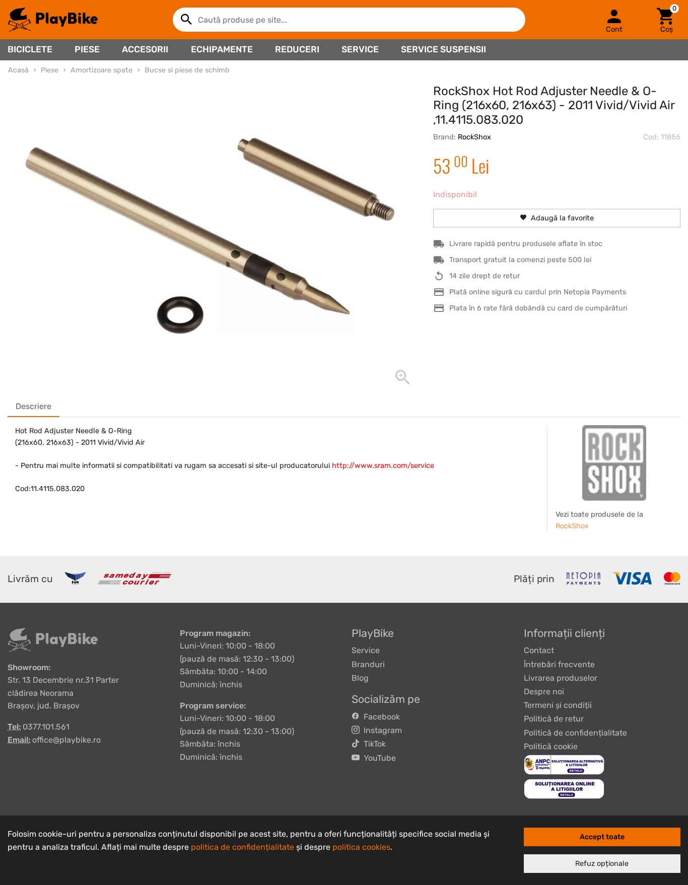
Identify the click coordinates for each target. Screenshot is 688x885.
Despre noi (544, 691)
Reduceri (297, 49)
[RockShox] (614, 463)
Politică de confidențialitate (575, 733)
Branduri (368, 664)
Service (360, 49)
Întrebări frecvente (559, 664)
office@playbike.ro (66, 740)
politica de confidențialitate (242, 847)
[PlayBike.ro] (53, 20)
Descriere (33, 406)
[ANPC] (564, 764)
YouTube (378, 758)
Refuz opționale (602, 863)
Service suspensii (443, 49)
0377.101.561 (46, 727)
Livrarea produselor (560, 678)
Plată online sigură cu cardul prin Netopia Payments (537, 292)
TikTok (373, 744)
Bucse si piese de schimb (187, 70)
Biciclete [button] (30, 49)
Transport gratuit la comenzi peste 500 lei (520, 260)
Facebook (380, 716)
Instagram (381, 730)
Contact (539, 650)
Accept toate (602, 837)
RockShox (474, 137)
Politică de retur (554, 718)
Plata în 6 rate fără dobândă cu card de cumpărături (538, 308)
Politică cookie (551, 746)
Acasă (18, 70)
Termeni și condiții (558, 705)
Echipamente (222, 49)
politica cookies (361, 847)
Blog (360, 678)
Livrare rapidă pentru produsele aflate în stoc (525, 243)
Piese (87, 49)
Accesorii (145, 49)
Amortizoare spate (101, 70)
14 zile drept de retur (484, 276)
